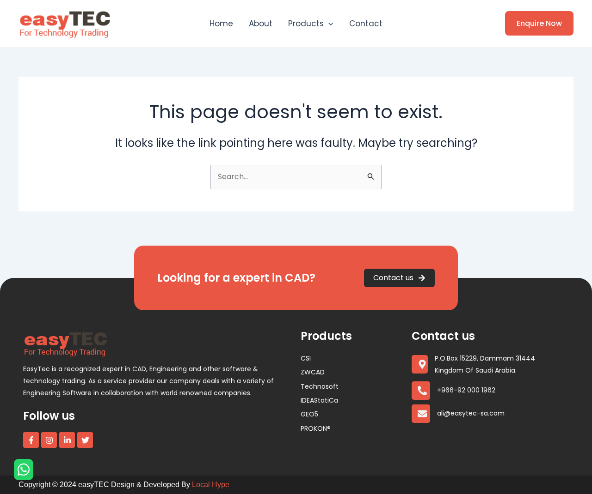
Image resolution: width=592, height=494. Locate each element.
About (260, 23)
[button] (328, 23)
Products (306, 23)
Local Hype (210, 484)
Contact (365, 23)
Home (221, 23)
